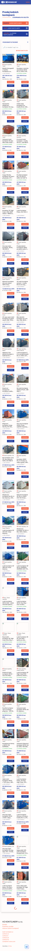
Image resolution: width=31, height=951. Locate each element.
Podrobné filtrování (10, 42)
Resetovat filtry (22, 50)
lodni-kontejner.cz (7, 932)
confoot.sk (5, 937)
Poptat (11, 85)
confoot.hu (5, 939)
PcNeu (10, 946)
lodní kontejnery (12, 23)
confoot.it (5, 936)
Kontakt (4, 924)
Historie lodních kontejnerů (10, 928)
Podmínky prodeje (7, 926)
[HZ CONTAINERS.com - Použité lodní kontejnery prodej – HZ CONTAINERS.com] (9, 1)
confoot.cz (5, 934)
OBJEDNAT (11, 82)
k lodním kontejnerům (9, 34)
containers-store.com (8, 941)
